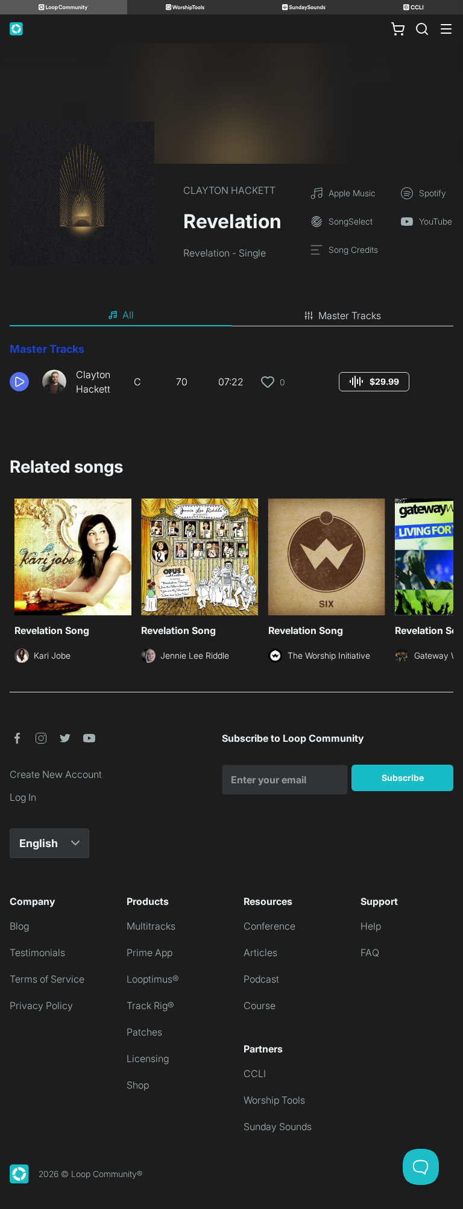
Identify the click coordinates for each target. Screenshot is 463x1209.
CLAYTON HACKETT (229, 190)
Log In (23, 797)
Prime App (149, 952)
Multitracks (151, 926)
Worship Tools (274, 1100)
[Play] (19, 381)
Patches (144, 1032)
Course (260, 1005)
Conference (269, 926)
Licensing (148, 1058)
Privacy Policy (41, 1005)
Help (371, 926)
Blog (19, 926)
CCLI (255, 1074)
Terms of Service (47, 979)
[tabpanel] (231, 373)
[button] (21, 381)
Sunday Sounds (278, 1126)
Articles (260, 952)
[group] (374, 381)
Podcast (261, 979)
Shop (138, 1085)
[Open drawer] (446, 29)
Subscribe (403, 777)
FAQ (370, 952)
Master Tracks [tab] (349, 315)
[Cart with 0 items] (398, 29)
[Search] (422, 29)
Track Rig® (150, 1005)
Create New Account (56, 774)
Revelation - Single (224, 253)
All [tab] (128, 315)
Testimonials (37, 952)
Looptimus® (153, 979)
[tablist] (231, 315)
